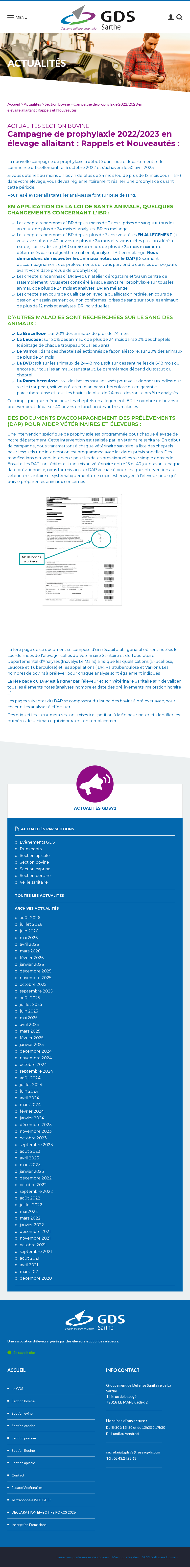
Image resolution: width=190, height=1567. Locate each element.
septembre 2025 (36, 991)
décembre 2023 (36, 1124)
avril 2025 (29, 1024)
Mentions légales (125, 1557)
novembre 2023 (36, 1131)
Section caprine (35, 869)
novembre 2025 (35, 977)
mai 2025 (29, 1017)
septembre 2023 (36, 1144)
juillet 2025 (31, 1004)
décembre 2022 (36, 1178)
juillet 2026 (31, 924)
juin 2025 (29, 1011)
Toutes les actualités (39, 895)
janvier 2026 (32, 964)
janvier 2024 (32, 1118)
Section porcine (35, 875)
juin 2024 (29, 1091)
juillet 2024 (31, 1084)
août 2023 (30, 1151)
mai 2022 (29, 1211)
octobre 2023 (33, 1138)
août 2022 (30, 1198)
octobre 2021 (33, 1245)
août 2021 (29, 1258)
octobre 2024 (33, 1064)
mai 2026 (29, 937)
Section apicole (35, 855)
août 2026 (30, 917)
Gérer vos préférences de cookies (82, 1557)
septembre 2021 (36, 1251)
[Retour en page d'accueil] (97, 17)
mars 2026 (30, 951)
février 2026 (32, 957)
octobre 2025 (33, 984)
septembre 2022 (36, 1191)
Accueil (16, 1370)
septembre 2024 (36, 1071)
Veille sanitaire (34, 882)
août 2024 (30, 1078)
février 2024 (32, 1111)
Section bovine (34, 862)
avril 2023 (29, 1158)
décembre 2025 (35, 971)
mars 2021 (30, 1271)
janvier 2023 (32, 1171)
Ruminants (31, 849)
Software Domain (164, 1557)
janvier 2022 (32, 1224)
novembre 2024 (36, 1058)
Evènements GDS (37, 842)
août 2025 (30, 997)
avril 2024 (29, 1098)
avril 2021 (29, 1265)
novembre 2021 (35, 1238)
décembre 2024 (36, 1051)
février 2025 (32, 1038)
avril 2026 (29, 944)
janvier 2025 (32, 1044)
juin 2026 (29, 931)
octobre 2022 (33, 1184)
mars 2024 (30, 1104)
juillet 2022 (31, 1204)
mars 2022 (30, 1218)
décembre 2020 (36, 1278)
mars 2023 (30, 1164)
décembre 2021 (35, 1231)
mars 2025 (30, 1031)
